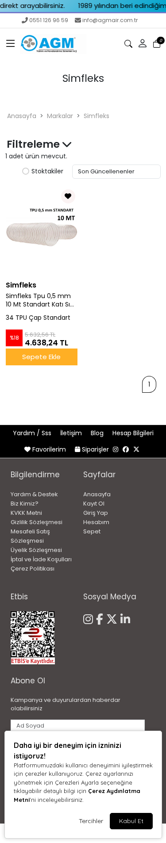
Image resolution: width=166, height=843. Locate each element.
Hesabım (96, 522)
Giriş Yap (95, 513)
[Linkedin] (126, 618)
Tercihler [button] (91, 821)
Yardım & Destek (34, 494)
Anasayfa (21, 116)
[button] (10, 43)
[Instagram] (89, 618)
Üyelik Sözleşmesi (36, 550)
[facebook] (125, 449)
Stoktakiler (47, 171)
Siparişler (95, 449)
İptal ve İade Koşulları (41, 559)
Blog (98, 433)
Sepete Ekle (41, 356)
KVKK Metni (26, 513)
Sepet (91, 531)
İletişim (72, 433)
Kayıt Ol (93, 503)
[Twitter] (113, 618)
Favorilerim (49, 449)
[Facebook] (101, 618)
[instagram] (115, 449)
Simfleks (96, 116)
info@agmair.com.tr (110, 20)
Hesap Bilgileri (133, 433)
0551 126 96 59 (48, 20)
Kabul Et (131, 821)
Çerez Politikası (32, 568)
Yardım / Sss (33, 433)
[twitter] (136, 449)
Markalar (60, 116)
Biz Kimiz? (25, 503)
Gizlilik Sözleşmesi (36, 522)
